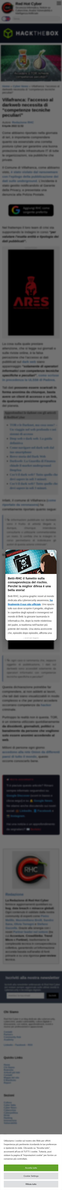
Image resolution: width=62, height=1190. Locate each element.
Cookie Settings (31, 1176)
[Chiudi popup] (52, 554)
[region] (31, 1162)
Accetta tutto (31, 1168)
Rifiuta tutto (31, 1184)
